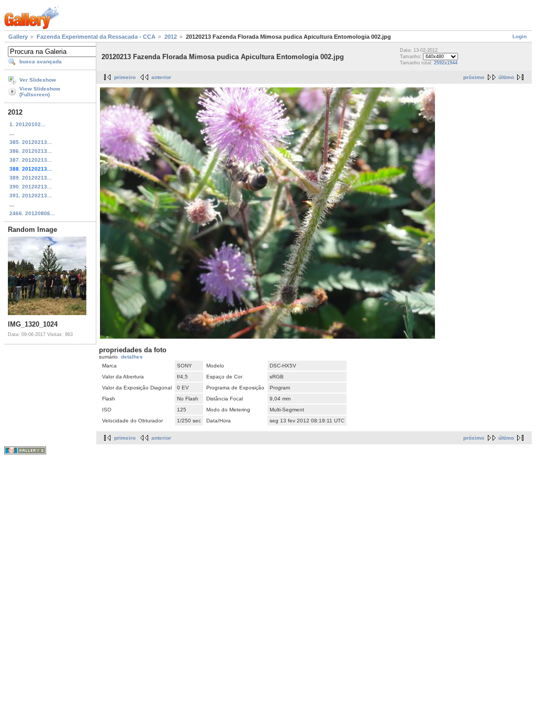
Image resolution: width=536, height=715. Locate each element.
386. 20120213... (30, 151)
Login (519, 36)
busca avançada (40, 61)
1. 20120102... (27, 124)
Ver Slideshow (37, 80)
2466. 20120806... (32, 213)
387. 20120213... (30, 160)
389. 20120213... (30, 178)
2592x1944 (445, 62)
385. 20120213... (30, 142)
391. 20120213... (30, 195)
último (506, 77)
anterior (161, 77)
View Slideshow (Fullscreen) (39, 91)
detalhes (132, 357)
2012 (170, 36)
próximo (473, 77)
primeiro (125, 77)
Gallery (18, 36)
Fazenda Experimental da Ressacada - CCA (96, 36)
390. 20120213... (30, 186)
